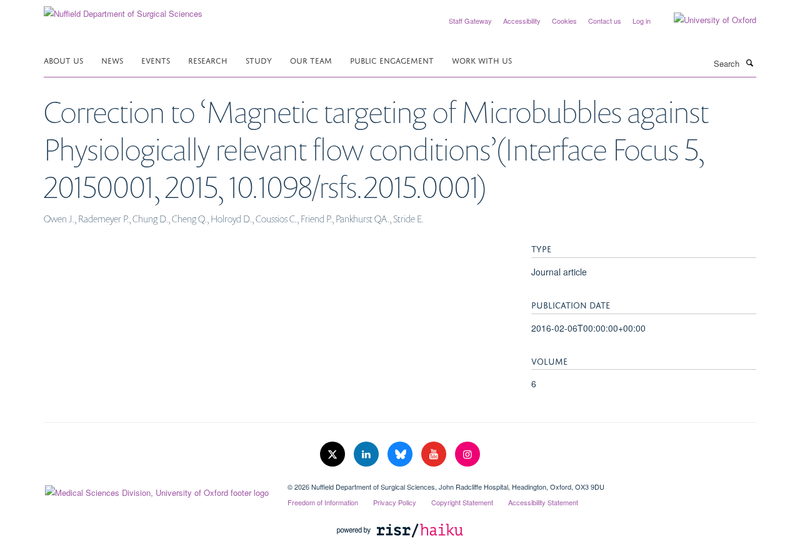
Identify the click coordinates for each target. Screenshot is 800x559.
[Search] (749, 62)
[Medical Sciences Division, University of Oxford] (156, 489)
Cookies (564, 21)
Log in (641, 21)
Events (155, 60)
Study (259, 60)
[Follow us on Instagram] (467, 454)
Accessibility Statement (543, 502)
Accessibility (522, 21)
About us (63, 60)
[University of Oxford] (705, 19)
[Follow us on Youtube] (435, 454)
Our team (311, 60)
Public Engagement (392, 60)
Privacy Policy (394, 502)
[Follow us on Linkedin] (367, 454)
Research (208, 60)
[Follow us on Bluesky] (401, 454)
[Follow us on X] (334, 454)
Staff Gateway (470, 21)
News (112, 60)
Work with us (482, 60)
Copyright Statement (462, 502)
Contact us (604, 21)
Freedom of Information (323, 502)
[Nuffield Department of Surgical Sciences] (123, 9)
